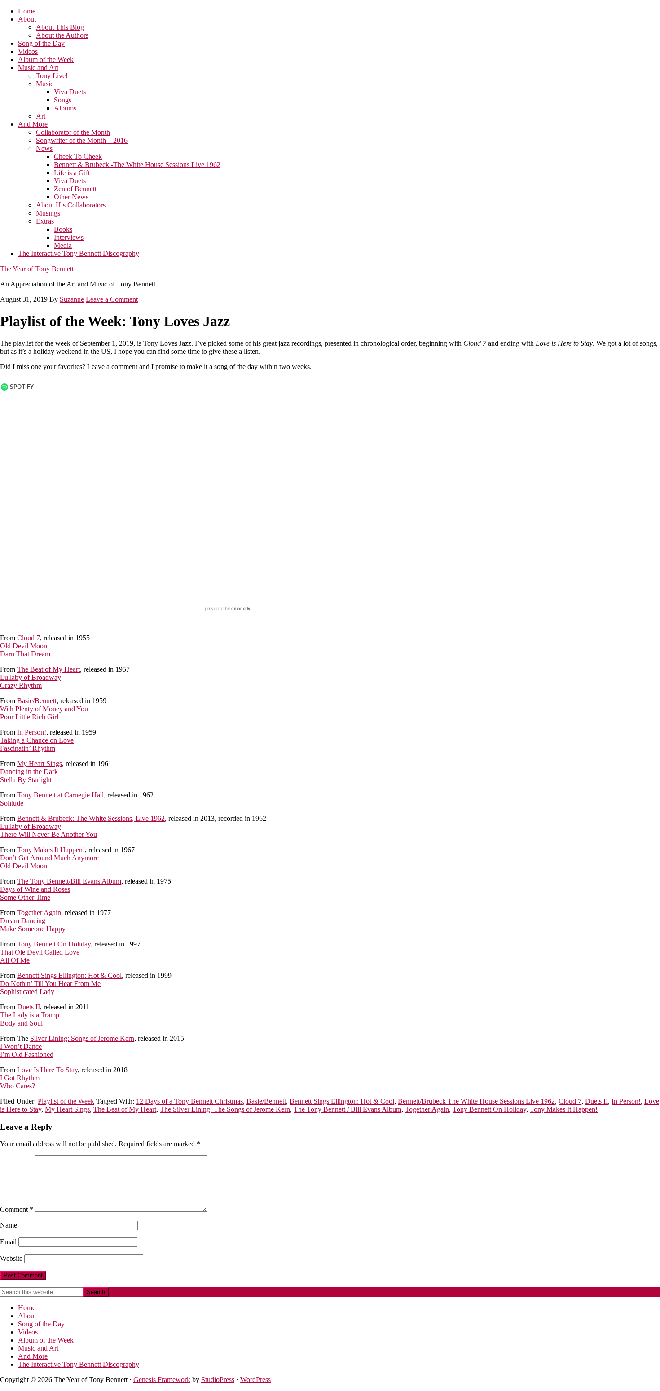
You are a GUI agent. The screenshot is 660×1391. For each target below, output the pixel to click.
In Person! (31, 732)
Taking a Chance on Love (37, 740)
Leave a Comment (112, 299)
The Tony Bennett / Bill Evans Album (347, 1109)
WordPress (255, 1379)
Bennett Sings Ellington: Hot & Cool (69, 975)
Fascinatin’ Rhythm (27, 748)
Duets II (28, 1007)
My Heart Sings (39, 763)
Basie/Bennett (37, 700)
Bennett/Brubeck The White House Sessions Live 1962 (476, 1101)
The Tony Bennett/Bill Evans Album (69, 881)
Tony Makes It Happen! (51, 850)
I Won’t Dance (21, 1046)
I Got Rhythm (20, 1078)
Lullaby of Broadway (30, 677)
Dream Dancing (22, 920)
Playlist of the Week (66, 1101)
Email (8, 1242)
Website (11, 1258)
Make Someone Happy (33, 929)
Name (8, 1225)
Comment (16, 1209)
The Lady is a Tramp (29, 1015)
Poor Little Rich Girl (29, 717)
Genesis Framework (161, 1379)
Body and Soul (21, 1023)
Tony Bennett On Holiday (54, 944)
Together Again (39, 912)
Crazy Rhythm (21, 685)
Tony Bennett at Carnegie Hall (60, 795)
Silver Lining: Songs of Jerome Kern (82, 1038)
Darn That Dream (25, 654)
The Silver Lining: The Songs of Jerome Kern (225, 1109)
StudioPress (217, 1379)
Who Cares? (17, 1086)
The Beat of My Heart (48, 669)
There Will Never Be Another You (48, 834)
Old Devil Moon (23, 646)
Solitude (11, 803)
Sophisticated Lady (27, 991)
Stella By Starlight (26, 780)
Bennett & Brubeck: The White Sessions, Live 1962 (91, 818)
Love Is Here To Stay (47, 1070)
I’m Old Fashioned (26, 1054)
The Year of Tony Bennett (37, 269)
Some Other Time (25, 897)
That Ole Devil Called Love (39, 952)
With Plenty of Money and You (44, 709)
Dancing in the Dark (29, 771)
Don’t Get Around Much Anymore (49, 858)
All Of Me (15, 960)
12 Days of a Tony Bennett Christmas (189, 1101)
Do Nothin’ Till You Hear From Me (50, 983)
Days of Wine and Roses (35, 889)
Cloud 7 (28, 638)
